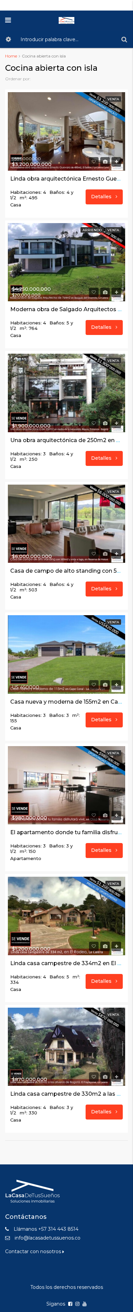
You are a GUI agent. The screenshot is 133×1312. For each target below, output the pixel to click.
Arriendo (92, 230)
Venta (113, 99)
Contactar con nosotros (33, 1251)
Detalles (102, 197)
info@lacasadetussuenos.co (47, 1238)
